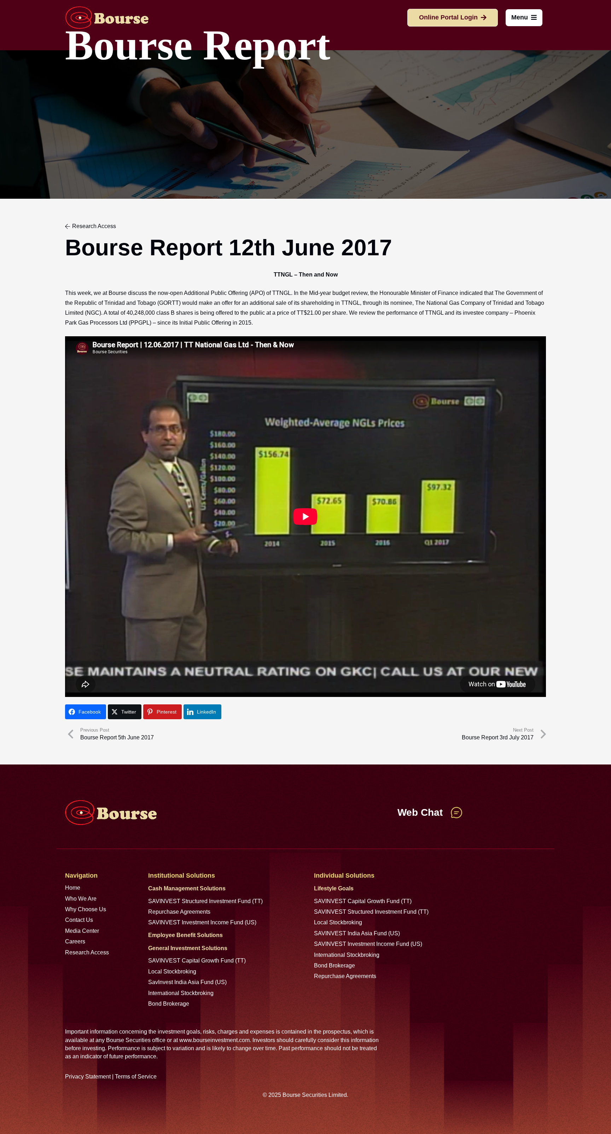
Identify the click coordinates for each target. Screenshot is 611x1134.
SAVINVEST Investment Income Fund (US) (202, 922)
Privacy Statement (88, 1077)
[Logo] (107, 17)
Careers (75, 941)
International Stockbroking (181, 993)
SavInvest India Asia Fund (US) (187, 982)
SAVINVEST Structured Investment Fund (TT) (205, 901)
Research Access (87, 952)
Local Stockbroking (172, 972)
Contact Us (79, 920)
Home (72, 888)
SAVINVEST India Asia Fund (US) (357, 933)
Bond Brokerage (168, 1004)
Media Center (82, 931)
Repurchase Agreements (179, 912)
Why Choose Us (85, 909)
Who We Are (81, 899)
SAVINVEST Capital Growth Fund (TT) (197, 961)
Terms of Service (136, 1077)
